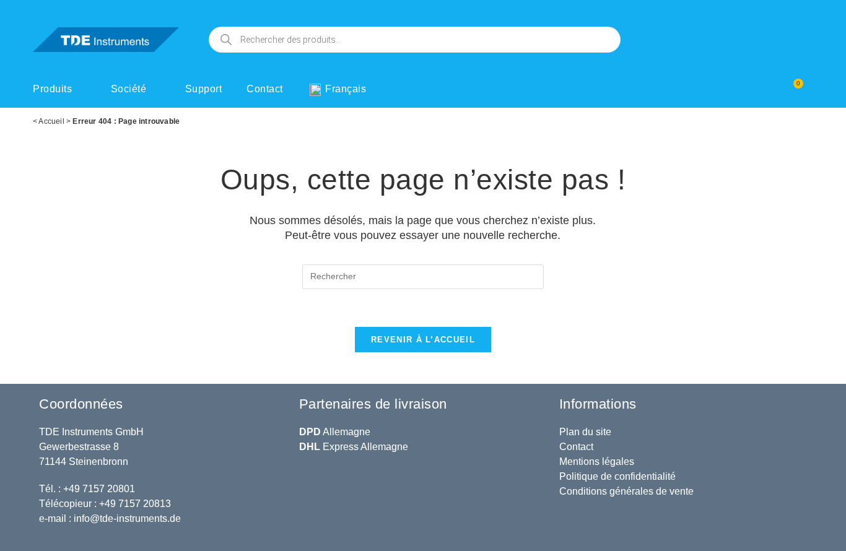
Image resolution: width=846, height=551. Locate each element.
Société (129, 89)
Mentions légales (596, 461)
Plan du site (585, 432)
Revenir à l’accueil (423, 339)
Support (203, 89)
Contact (264, 89)
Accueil (51, 121)
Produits (52, 89)
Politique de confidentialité (617, 476)
